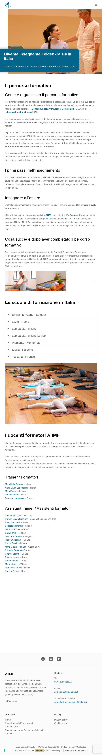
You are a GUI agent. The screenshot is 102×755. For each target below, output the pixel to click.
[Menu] (96, 4)
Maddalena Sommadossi (75, 750)
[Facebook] (43, 659)
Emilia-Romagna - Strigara (29, 314)
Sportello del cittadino (64, 698)
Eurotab (74, 215)
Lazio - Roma (20, 321)
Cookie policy (60, 723)
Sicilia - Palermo (22, 349)
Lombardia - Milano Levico (29, 335)
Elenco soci (12, 701)
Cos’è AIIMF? (11, 727)
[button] (8, 280)
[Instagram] (51, 659)
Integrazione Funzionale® (20, 112)
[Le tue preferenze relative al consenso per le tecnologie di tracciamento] (4, 750)
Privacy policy (60, 720)
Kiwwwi (39, 750)
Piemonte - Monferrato (26, 342)
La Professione (21, 66)
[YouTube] (59, 659)
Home (7, 66)
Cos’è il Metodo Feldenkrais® (19, 723)
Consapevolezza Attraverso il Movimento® (53, 109)
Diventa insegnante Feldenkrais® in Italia (24, 730)
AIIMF (48, 215)
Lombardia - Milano (24, 328)
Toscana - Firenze (23, 356)
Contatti (8, 734)
